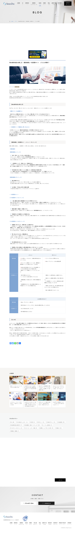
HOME (12, 21)
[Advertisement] (37, 40)
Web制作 (17, 86)
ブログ (16, 21)
